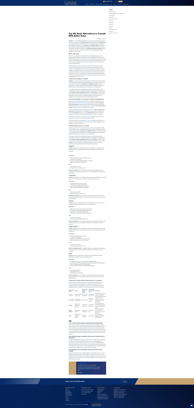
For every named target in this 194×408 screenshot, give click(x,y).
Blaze (87, 404)
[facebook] (126, 1)
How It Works (92, 4)
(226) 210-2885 (121, 395)
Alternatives (111, 11)
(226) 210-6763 (124, 394)
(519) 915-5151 (122, 391)
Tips (110, 27)
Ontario (110, 22)
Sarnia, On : (116, 395)
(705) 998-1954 (121, 397)
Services (110, 24)
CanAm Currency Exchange (81, 102)
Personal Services (99, 4)
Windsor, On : (117, 391)
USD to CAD (78, 105)
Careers (114, 4)
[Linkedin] (74, 371)
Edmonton (111, 15)
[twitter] (124, 1)
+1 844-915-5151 (109, 1)
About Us (87, 4)
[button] (125, 381)
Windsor (110, 31)
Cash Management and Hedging (115, 13)
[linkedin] (128, 1)
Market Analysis (112, 18)
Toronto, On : (117, 389)
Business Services (106, 4)
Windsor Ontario (112, 33)
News (110, 20)
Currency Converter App (89, 116)
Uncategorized (112, 29)
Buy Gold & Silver (126, 4)
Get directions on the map (102, 398)
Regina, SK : (116, 392)
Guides (110, 17)
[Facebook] (70, 371)
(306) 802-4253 (121, 392)
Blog (111, 4)
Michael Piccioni (82, 363)
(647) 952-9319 (123, 389)
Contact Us (119, 4)
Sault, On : (116, 397)
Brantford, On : (117, 394)
